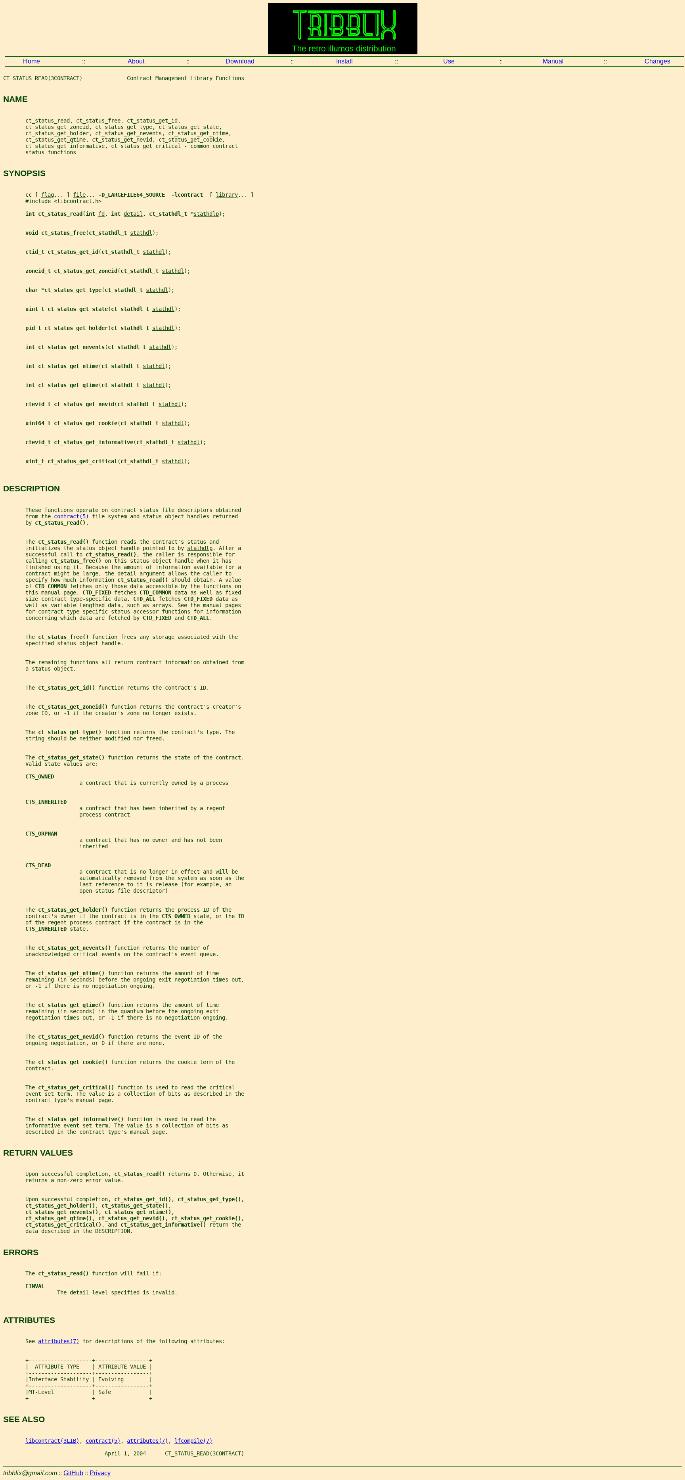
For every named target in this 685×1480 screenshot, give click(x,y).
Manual (553, 61)
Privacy (100, 1473)
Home (31, 61)
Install (344, 61)
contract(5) (71, 516)
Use (449, 61)
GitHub (73, 1473)
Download (240, 61)
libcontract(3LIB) (52, 1441)
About (136, 61)
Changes (657, 61)
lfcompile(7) (193, 1441)
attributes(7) (58, 1341)
